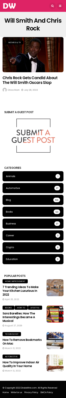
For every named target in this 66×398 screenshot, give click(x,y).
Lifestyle (35, 307)
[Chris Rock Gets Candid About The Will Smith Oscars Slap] (33, 54)
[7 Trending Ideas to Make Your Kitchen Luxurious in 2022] (55, 287)
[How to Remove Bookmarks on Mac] (55, 340)
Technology (11, 334)
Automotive (11, 356)
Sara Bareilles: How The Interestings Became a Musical (19, 317)
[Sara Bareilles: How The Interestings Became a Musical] (55, 314)
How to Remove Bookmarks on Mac (22, 342)
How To (21, 307)
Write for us (16, 392)
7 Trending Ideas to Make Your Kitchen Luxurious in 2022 (21, 291)
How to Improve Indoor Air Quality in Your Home (21, 364)
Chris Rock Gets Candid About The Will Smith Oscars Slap (30, 80)
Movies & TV (14, 42)
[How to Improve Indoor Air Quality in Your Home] (55, 363)
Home (6, 392)
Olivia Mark (14, 90)
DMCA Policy (46, 392)
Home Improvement (15, 281)
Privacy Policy (31, 392)
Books (8, 307)
